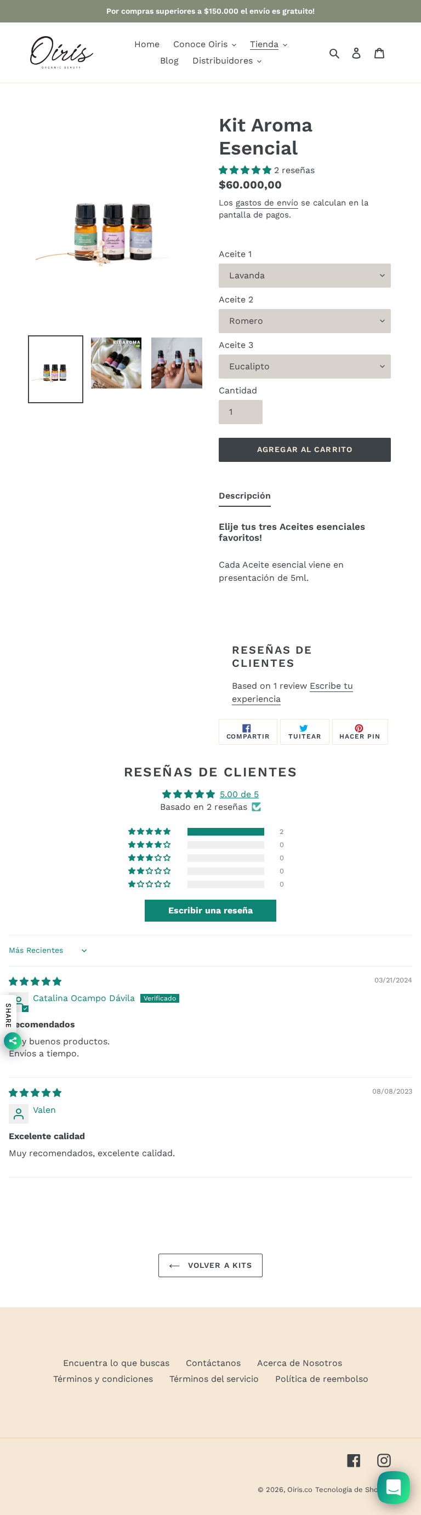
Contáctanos (213, 1363)
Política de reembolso (321, 1379)
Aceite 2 (236, 299)
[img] (35, 981)
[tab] (245, 498)
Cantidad (238, 390)
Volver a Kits (219, 1265)
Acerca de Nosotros (299, 1363)
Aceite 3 (236, 345)
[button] (246, 170)
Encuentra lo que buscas (116, 1363)
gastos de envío (267, 203)
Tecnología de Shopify (353, 1489)
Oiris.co (299, 1489)
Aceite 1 (235, 254)
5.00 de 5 (239, 794)
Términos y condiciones (103, 1379)
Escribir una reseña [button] (210, 910)
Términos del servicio (214, 1379)
